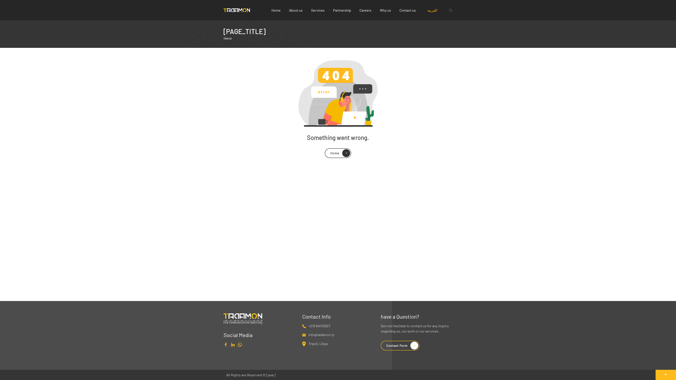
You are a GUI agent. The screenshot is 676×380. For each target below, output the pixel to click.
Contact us (407, 10)
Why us (385, 10)
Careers (365, 10)
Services (318, 10)
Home (276, 10)
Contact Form (397, 345)
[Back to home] (236, 10)
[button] (451, 10)
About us (296, 10)
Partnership (342, 10)
